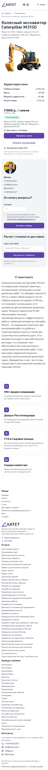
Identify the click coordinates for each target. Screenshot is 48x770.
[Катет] (8, 4)
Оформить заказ (24, 135)
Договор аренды (36, 766)
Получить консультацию (24, 143)
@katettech (9, 188)
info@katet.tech (11, 184)
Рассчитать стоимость (24, 255)
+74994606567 (10, 181)
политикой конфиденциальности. (21, 219)
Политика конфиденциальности (14, 766)
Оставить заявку (24, 225)
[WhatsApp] (27, 4)
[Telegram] (24, 4)
